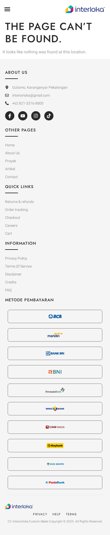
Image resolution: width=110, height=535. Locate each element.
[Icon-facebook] (9, 115)
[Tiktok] (48, 115)
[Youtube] (22, 115)
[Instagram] (35, 115)
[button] (7, 9)
